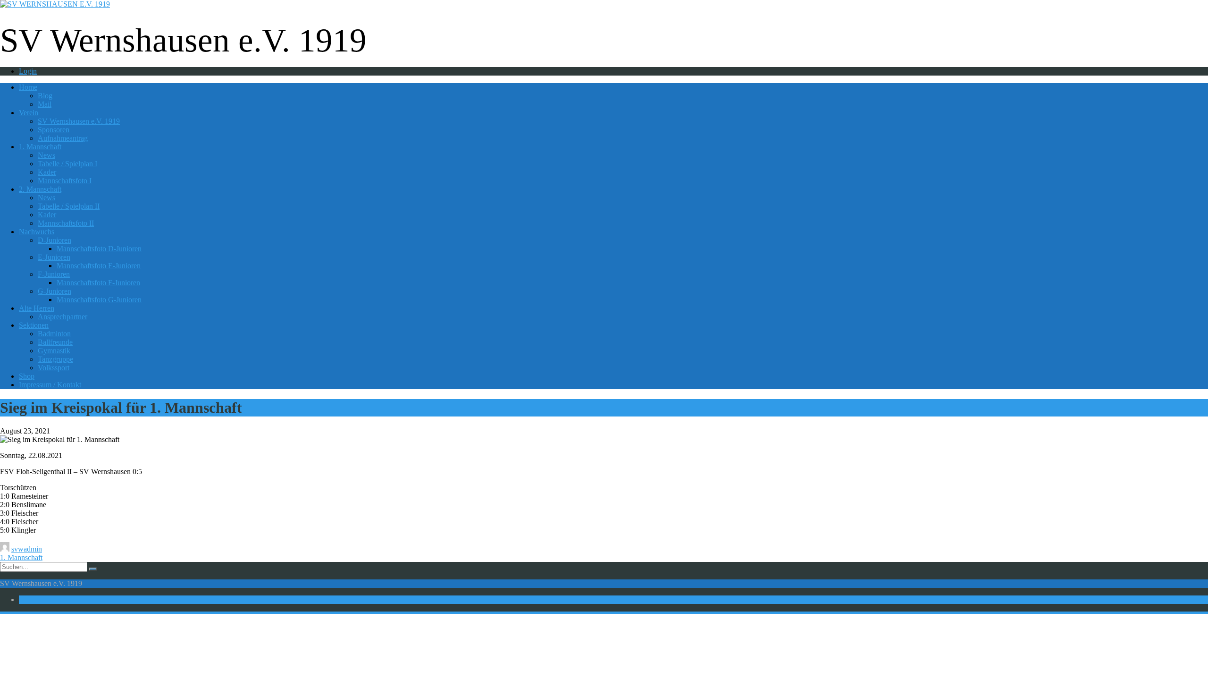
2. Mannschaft (40, 189)
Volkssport (53, 368)
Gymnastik (54, 351)
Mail (44, 104)
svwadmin (26, 549)
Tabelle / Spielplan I (67, 164)
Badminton (54, 334)
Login (28, 71)
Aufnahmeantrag (63, 138)
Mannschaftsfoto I (65, 181)
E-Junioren (54, 257)
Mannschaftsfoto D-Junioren (99, 249)
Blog (45, 96)
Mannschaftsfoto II (66, 223)
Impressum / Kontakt (50, 385)
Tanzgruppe (55, 359)
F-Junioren (54, 274)
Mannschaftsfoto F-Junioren (98, 283)
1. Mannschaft (40, 147)
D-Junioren (54, 240)
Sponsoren (53, 130)
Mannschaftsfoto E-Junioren (99, 266)
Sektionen (34, 325)
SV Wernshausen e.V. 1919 (79, 121)
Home (28, 87)
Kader (47, 172)
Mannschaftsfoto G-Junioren (99, 300)
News (46, 155)
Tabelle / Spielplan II (69, 206)
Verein (28, 113)
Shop (26, 376)
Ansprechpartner (62, 317)
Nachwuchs (36, 232)
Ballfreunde (55, 342)
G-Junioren (54, 291)
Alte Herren (36, 308)
